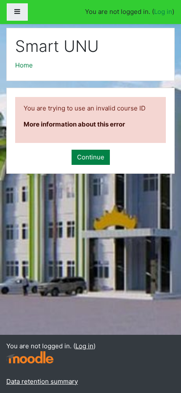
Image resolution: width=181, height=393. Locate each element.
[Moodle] (29, 357)
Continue (90, 157)
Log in (163, 12)
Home (24, 65)
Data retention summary (42, 381)
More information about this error (74, 124)
